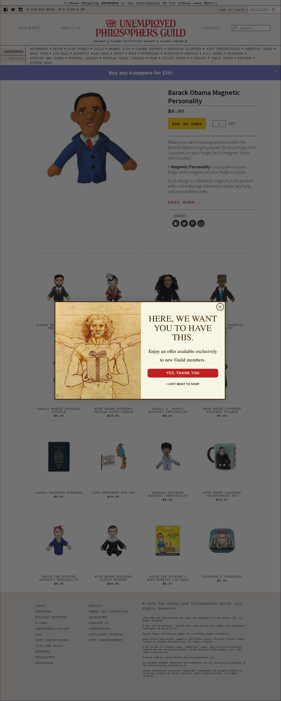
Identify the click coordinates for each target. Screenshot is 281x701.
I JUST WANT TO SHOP (182, 384)
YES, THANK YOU (183, 373)
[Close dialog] (220, 306)
